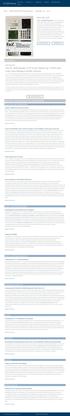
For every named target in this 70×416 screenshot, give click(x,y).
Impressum (37, 414)
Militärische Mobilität (11, 234)
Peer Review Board (55, 2)
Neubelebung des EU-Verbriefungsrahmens (17, 259)
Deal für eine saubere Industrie (47, 390)
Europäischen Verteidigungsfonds (24, 222)
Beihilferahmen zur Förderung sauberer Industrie (18, 388)
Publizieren (46, 2)
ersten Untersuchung (51, 345)
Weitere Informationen (9, 123)
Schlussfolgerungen (40, 345)
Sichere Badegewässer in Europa (14, 157)
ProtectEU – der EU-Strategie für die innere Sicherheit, (51, 367)
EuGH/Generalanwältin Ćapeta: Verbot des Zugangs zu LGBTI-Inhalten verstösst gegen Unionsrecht (32, 129)
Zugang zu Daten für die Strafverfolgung (16, 363)
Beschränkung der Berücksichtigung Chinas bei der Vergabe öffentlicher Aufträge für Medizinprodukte (33, 342)
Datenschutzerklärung (44, 414)
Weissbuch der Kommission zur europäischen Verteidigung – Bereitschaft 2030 (26, 215)
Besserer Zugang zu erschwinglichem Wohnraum (18, 179)
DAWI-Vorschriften (9, 195)
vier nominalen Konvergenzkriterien (51, 115)
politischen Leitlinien (52, 190)
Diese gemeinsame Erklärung (46, 302)
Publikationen (28, 2)
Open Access (20, 2)
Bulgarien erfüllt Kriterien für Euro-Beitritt (17, 108)
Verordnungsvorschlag (22, 322)
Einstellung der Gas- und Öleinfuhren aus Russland (19, 318)
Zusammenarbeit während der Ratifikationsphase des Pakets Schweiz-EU (25, 288)
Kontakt (19, 4)
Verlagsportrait (38, 2)
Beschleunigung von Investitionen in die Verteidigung (19, 210)
